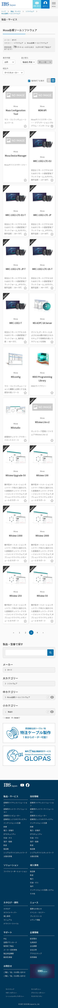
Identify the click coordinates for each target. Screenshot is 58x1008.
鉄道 (5, 845)
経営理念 (33, 938)
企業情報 (34, 932)
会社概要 (33, 946)
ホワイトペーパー (10, 912)
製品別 (30, 712)
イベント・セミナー (37, 912)
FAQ (5, 938)
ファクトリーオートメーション (15, 871)
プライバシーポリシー (38, 993)
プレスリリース (36, 916)
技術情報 (34, 796)
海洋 (31, 886)
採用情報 (33, 957)
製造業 (6, 849)
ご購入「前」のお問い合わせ (14, 972)
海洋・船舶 (8, 841)
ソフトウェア (30, 11)
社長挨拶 (33, 942)
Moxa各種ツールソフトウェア (10, 13)
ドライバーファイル (11, 923)
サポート (8, 932)
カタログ (7, 908)
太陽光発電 (8, 856)
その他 (32, 893)
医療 (5, 826)
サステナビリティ (36, 996)
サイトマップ (10, 989)
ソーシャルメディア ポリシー (15, 996)
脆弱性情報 (8, 957)
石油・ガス (8, 838)
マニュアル (8, 920)
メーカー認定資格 (10, 949)
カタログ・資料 (11, 902)
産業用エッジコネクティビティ (15, 819)
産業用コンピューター (12, 815)
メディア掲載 (35, 920)
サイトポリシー (36, 989)
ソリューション (11, 865)
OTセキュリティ (10, 834)
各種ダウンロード (10, 942)
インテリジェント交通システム (42, 890)
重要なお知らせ (36, 908)
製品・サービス (16, 11)
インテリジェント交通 (12, 823)
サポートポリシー (11, 993)
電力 (31, 879)
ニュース (34, 902)
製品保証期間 (9, 953)
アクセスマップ (36, 953)
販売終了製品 (9, 946)
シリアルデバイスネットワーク (15, 852)
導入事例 (34, 865)
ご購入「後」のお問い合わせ (14, 976)
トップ (3, 11)
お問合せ (8, 965)
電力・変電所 (9, 830)
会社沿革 (33, 949)
